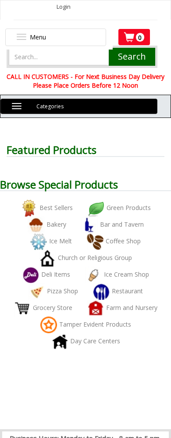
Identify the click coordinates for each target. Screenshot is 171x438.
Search (132, 56)
